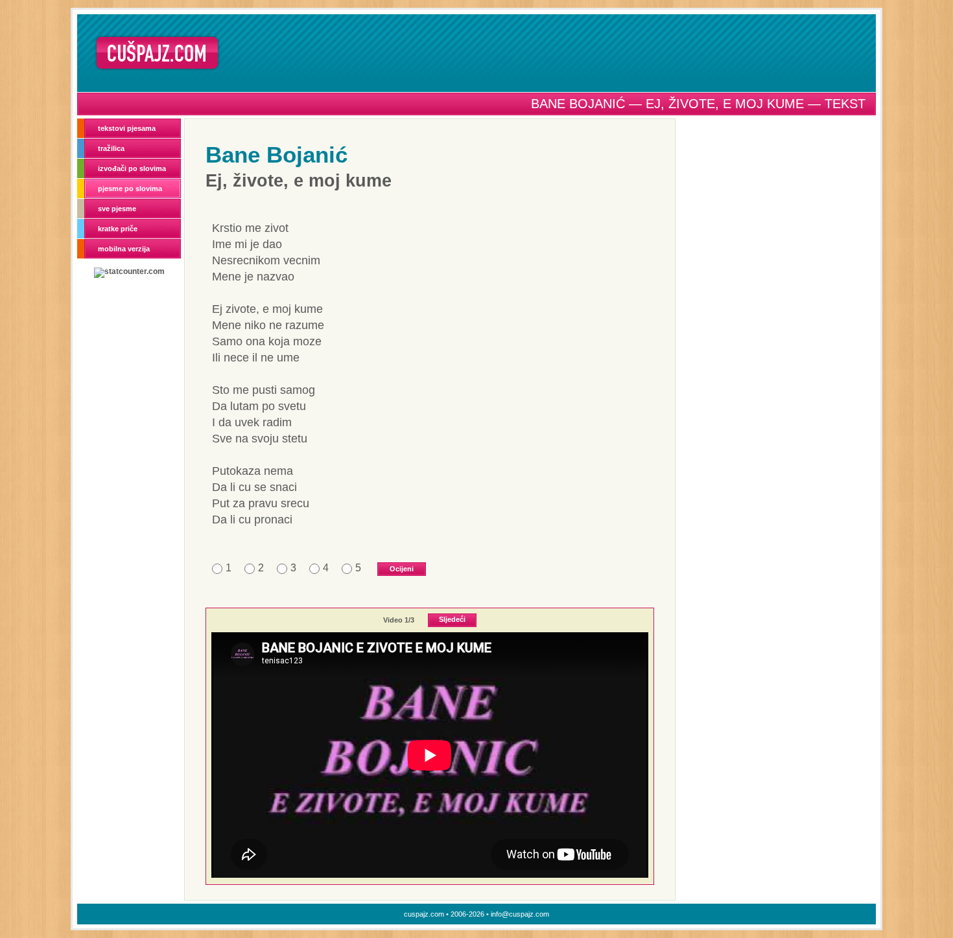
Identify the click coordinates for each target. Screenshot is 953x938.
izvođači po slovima (132, 168)
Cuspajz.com (157, 52)
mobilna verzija (124, 249)
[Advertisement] (552, 52)
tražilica (111, 148)
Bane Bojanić (276, 154)
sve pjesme (117, 208)
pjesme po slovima (130, 188)
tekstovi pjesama (127, 128)
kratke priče (117, 229)
